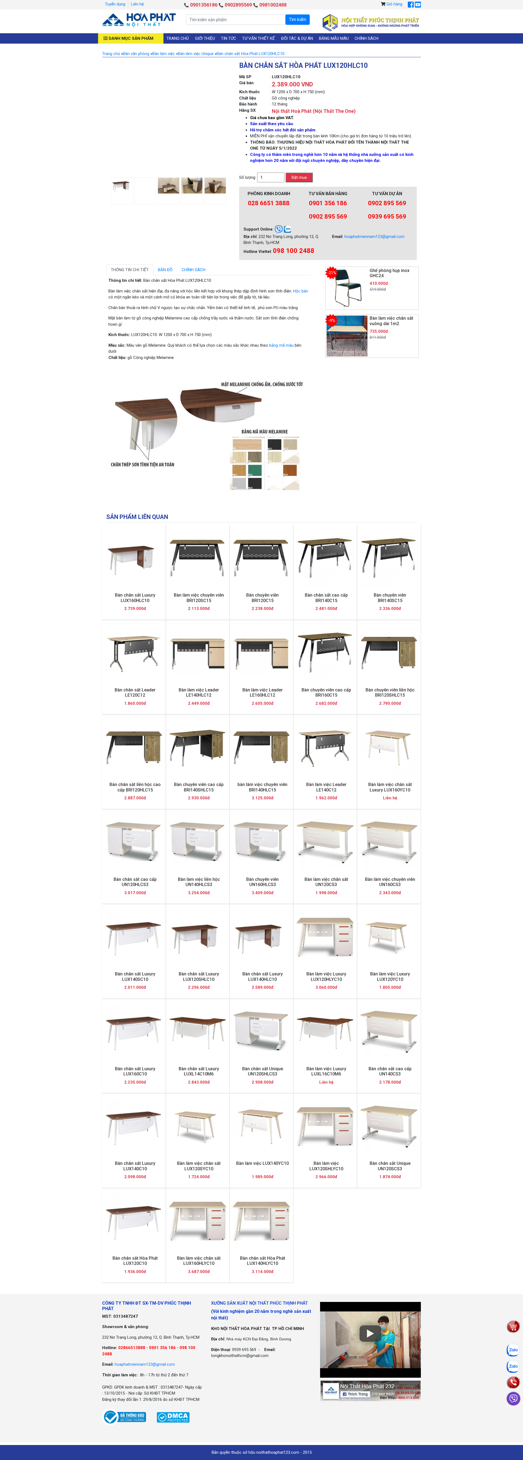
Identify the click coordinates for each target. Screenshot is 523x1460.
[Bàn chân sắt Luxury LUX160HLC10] (133, 558)
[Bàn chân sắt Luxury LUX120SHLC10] (197, 937)
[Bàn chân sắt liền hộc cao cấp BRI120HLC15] (133, 747)
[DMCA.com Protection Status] (173, 1416)
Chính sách (366, 38)
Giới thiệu (205, 38)
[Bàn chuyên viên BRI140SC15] (388, 558)
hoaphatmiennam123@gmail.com (374, 236)
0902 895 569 (328, 216)
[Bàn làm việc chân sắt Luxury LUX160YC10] (388, 747)
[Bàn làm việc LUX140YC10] (261, 1126)
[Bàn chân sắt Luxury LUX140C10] (133, 1126)
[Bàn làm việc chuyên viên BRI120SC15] (197, 558)
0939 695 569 (387, 216)
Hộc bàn (300, 291)
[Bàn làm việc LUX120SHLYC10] (325, 1126)
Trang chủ (177, 38)
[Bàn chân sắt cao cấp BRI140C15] (325, 558)
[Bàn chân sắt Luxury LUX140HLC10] (261, 937)
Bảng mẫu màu (334, 38)
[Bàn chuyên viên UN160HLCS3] (261, 842)
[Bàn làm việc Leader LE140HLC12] (197, 653)
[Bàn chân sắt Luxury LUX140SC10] (133, 937)
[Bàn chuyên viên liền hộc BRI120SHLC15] (388, 653)
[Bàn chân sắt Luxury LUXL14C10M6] (197, 1031)
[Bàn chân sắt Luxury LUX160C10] (133, 1031)
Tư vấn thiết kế (258, 38)
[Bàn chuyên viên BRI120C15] (261, 558)
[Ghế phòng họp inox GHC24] (347, 288)
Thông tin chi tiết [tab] (130, 269)
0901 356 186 (328, 203)
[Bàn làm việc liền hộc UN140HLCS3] (197, 842)
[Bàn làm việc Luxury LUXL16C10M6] (325, 1031)
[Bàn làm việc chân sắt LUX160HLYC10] (197, 1221)
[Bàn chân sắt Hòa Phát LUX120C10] (133, 1221)
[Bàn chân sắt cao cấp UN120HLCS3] (133, 842)
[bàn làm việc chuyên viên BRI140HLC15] (261, 747)
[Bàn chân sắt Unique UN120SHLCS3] (261, 1031)
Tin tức (228, 38)
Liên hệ (137, 4)
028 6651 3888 (269, 203)
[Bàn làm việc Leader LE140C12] (325, 747)
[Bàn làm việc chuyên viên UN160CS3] (388, 842)
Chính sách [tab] (193, 269)
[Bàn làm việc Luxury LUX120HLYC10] (325, 937)
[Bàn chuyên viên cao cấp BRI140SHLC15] (197, 747)
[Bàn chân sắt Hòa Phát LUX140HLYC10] (261, 1221)
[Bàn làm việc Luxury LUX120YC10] (388, 937)
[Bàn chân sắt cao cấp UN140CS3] (388, 1031)
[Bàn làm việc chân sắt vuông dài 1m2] (347, 335)
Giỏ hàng (394, 4)
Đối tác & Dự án (297, 38)
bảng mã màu (281, 345)
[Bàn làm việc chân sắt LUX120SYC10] (197, 1127)
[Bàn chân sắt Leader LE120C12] (133, 653)
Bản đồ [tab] (165, 269)
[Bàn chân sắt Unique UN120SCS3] (388, 1126)
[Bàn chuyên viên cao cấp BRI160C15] (325, 652)
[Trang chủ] (139, 20)
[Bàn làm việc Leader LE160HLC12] (261, 653)
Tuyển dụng (115, 4)
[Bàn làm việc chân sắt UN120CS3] (325, 842)
